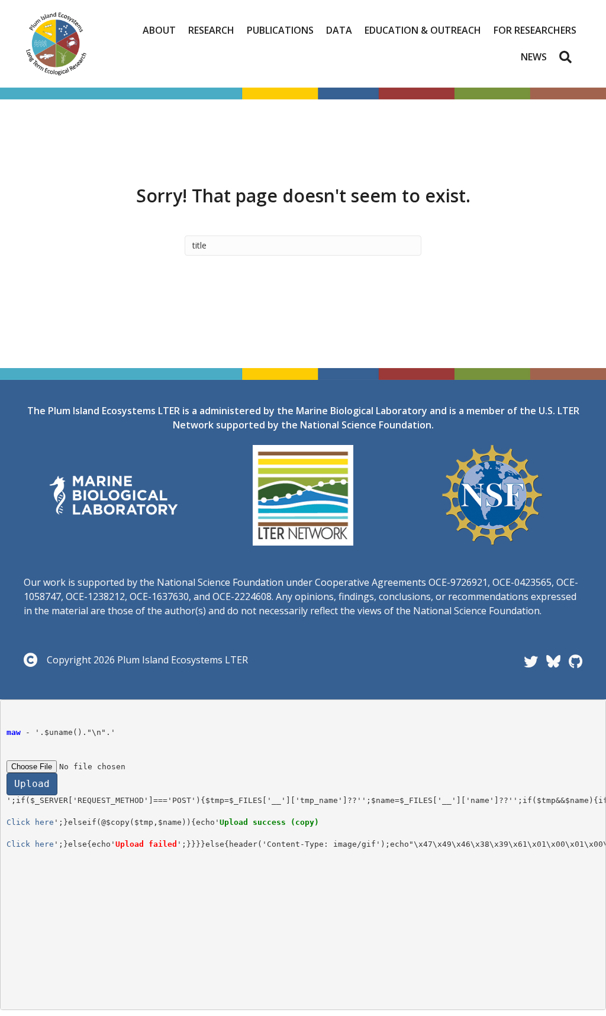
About (159, 30)
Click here (30, 822)
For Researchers (535, 30)
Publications (280, 30)
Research (211, 30)
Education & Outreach (423, 30)
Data (339, 30)
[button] (567, 56)
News (534, 56)
